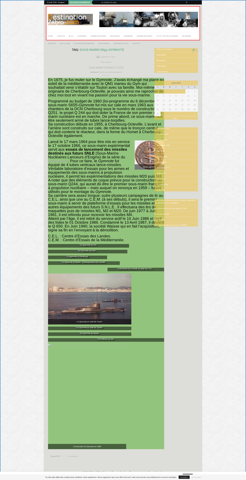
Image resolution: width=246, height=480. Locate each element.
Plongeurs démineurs (84, 43)
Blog (71, 36)
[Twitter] (186, 2)
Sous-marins (103, 43)
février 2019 (162, 140)
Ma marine (186, 36)
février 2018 (162, 156)
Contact (136, 43)
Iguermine (81, 36)
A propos (61, 36)
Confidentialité (120, 43)
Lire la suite (196, 477)
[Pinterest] (192, 2)
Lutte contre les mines (167, 36)
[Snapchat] (198, 2)
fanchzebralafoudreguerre (110, 72)
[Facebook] (183, 2)
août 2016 (161, 190)
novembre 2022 (163, 128)
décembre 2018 (163, 145)
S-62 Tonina (106, 2)
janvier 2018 (162, 162)
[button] (95, 2)
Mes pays (52, 43)
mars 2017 (161, 179)
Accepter (184, 477)
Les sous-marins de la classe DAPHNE (170, 225)
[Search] (196, 51)
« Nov (175, 118)
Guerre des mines (98, 36)
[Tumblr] (195, 2)
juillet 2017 (161, 173)
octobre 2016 (162, 184)
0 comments (72, 456)
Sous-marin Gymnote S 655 (106, 68)
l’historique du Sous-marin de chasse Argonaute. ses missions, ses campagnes (175, 201)
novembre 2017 (163, 168)
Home (50, 36)
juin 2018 (160, 151)
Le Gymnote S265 (161, 214)
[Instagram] (189, 2)
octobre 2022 (162, 134)
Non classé (65, 43)
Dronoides (115, 36)
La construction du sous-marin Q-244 (170, 208)
